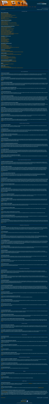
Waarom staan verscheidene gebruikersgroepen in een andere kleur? (10, 47)
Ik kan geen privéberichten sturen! (5, 50)
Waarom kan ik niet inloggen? (5, 13)
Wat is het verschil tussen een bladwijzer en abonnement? (8, 60)
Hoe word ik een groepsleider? (5, 46)
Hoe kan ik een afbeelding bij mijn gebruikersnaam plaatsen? (9, 23)
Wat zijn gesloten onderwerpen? (5, 41)
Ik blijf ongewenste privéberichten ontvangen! (7, 51)
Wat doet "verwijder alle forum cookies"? (6, 19)
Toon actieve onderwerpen (11, 8)
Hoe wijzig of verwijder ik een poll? (5, 30)
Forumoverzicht (3, 9)
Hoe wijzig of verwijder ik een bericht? (6, 27)
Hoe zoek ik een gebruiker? (4, 58)
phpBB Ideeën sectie (41, 387)
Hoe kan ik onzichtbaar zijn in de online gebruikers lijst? (8, 15)
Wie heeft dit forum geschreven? (5, 66)
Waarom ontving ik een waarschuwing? (6, 32)
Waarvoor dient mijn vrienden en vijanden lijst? (7, 53)
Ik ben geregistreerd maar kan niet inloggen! (6, 16)
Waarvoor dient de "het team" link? (5, 48)
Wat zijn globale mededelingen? (5, 39)
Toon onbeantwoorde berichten (4, 8)
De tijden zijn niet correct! (4, 21)
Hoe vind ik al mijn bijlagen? (4, 64)
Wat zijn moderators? (4, 44)
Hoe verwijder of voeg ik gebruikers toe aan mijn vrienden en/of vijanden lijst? (11, 54)
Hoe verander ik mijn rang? (4, 24)
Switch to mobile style (24, 399)
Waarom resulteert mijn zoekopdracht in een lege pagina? (8, 57)
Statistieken (31, 402)
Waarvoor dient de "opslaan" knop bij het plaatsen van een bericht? (9, 33)
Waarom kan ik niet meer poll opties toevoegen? (7, 29)
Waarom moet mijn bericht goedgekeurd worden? (7, 34)
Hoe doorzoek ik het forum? (4, 56)
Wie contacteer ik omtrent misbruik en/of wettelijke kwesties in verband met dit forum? (12, 67)
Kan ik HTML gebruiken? (4, 37)
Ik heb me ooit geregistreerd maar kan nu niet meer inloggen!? (9, 17)
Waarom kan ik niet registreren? (5, 18)
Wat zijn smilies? (3, 38)
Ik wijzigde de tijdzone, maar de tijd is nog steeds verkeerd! (8, 22)
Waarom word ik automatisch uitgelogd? (6, 14)
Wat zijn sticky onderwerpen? (5, 40)
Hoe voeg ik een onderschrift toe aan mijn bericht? (7, 28)
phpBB (20, 402)
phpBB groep (30, 383)
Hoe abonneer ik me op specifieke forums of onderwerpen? (8, 61)
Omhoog (2, 75)
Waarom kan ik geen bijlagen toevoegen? (6, 31)
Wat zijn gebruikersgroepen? (5, 45)
